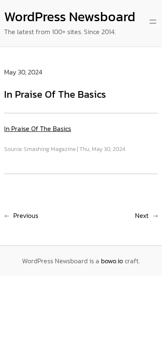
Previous (25, 215)
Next (142, 215)
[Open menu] (153, 22)
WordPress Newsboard (69, 17)
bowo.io (112, 261)
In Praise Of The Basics (37, 128)
